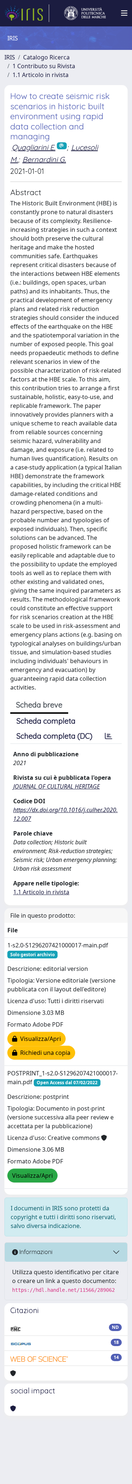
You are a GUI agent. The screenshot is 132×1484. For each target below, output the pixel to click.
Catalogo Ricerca (46, 57)
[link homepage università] (85, 13)
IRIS (9, 57)
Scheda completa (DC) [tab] (54, 736)
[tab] (108, 736)
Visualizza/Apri (39, 1039)
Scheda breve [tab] (39, 704)
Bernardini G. (44, 159)
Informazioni (35, 1251)
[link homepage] (26, 13)
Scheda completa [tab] (46, 720)
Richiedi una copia (43, 1053)
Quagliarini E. (33, 147)
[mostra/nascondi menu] (124, 13)
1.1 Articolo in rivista (40, 75)
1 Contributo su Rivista (43, 66)
